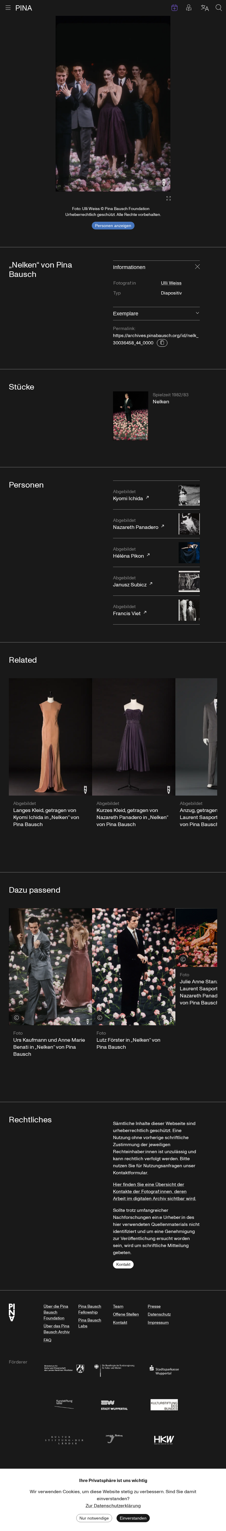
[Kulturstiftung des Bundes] (164, 1404)
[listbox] (113, 104)
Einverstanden (133, 1518)
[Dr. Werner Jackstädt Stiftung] (114, 1438)
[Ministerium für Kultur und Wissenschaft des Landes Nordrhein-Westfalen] (64, 1370)
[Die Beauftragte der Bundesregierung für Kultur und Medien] (114, 1370)
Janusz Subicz (130, 581)
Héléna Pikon (128, 553)
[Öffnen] (197, 314)
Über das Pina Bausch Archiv (57, 1329)
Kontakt (123, 1264)
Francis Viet (127, 610)
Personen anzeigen (113, 225)
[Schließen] (197, 267)
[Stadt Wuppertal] (114, 1404)
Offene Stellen (126, 1314)
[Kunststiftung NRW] (64, 1404)
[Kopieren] (162, 343)
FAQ (47, 1340)
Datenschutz (159, 1314)
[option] (113, 104)
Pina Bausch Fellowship (89, 1309)
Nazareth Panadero (135, 524)
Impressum (158, 1322)
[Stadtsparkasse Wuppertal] (164, 1370)
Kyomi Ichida (128, 495)
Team (118, 1306)
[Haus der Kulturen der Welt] (164, 1438)
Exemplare (125, 314)
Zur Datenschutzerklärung (113, 1506)
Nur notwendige (94, 1518)
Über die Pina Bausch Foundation (56, 1312)
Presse (154, 1306)
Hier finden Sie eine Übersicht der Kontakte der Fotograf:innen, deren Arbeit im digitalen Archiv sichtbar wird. (154, 1191)
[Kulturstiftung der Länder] (64, 1438)
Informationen (129, 267)
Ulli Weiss (171, 283)
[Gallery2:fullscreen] (165, 198)
